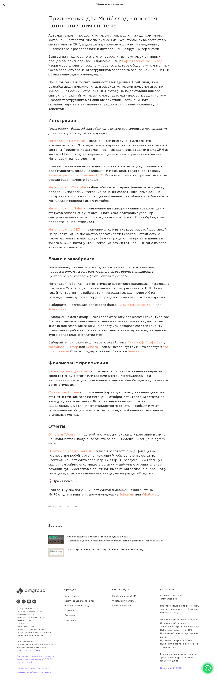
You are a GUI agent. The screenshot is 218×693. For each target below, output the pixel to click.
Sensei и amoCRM (122, 605)
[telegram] (24, 602)
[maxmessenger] (18, 602)
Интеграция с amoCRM (67, 141)
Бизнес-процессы (73, 596)
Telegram (127, 494)
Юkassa (92, 347)
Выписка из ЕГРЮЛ (171, 668)
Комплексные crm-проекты (79, 601)
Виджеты (69, 610)
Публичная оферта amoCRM (176, 630)
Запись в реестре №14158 (28, 650)
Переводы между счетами (69, 371)
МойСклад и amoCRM (124, 596)
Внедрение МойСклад (76, 605)
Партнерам (70, 620)
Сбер (74, 347)
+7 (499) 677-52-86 (171, 595)
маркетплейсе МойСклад (142, 61)
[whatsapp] (29, 602)
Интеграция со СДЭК (65, 229)
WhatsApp (150, 494)
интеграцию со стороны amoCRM (75, 175)
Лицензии (69, 615)
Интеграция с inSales (65, 208)
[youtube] (34, 602)
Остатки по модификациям (70, 451)
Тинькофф (126, 305)
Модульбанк (58, 347)
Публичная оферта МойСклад (176, 640)
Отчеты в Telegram (63, 434)
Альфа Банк (144, 305)
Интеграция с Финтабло (68, 187)
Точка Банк (57, 309)
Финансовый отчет (63, 392)
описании (136, 351)
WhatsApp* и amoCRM (124, 601)
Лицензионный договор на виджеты (179, 619)
